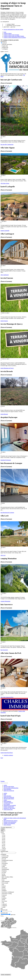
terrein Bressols (4, 414)
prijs (2, 908)
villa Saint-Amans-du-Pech (7, 697)
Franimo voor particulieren (10, 822)
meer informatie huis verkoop (10, 820)
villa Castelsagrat (5, 274)
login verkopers (7, 824)
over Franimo (7, 804)
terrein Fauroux (4, 320)
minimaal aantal (4, 851)
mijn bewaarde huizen (9, 786)
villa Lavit (3, 555)
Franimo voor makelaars (9, 823)
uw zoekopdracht (5, 21)
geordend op (3, 41)
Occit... (2, 916)
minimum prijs (4, 909)
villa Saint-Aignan (5, 183)
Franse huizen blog (8, 809)
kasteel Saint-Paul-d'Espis (7, 752)
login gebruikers (7, 789)
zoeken (5, 785)
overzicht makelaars (8, 802)
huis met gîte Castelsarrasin (7, 144)
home (5, 794)
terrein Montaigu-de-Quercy (7, 368)
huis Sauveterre (4, 650)
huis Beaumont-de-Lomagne (7, 512)
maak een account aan (9, 790)
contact (5, 800)
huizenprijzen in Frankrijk (10, 805)
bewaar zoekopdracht (5, 974)
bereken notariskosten (9, 806)
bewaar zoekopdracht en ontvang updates (13, 29)
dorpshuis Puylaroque (6, 460)
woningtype (3, 854)
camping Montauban (5, 601)
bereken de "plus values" (9, 808)
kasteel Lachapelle (5, 230)
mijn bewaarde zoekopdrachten (11, 788)
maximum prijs (4, 913)
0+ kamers (3, 850)
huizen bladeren (7, 801)
